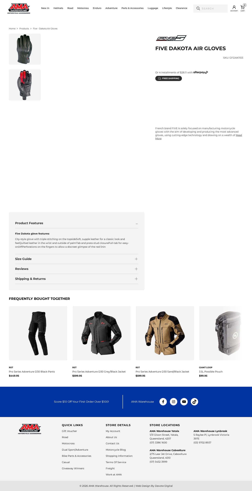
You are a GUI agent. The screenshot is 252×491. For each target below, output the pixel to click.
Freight (110, 468)
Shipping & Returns (30, 279)
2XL (198, 99)
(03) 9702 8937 (202, 442)
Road (65, 437)
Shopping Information (119, 455)
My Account (113, 431)
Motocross (68, 443)
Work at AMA (114, 474)
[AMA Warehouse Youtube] (184, 402)
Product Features (29, 223)
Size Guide (23, 259)
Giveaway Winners (73, 468)
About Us (111, 437)
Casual (66, 462)
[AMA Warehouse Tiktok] (194, 402)
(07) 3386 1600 (158, 442)
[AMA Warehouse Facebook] (163, 402)
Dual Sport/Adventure (75, 449)
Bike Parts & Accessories (76, 455)
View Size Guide (195, 91)
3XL (209, 99)
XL (188, 99)
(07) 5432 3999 (158, 461)
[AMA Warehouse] (18, 8)
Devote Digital (164, 485)
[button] (58, 8)
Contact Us (112, 443)
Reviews (21, 269)
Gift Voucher (69, 431)
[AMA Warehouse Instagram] (173, 402)
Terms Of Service (116, 462)
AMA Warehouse (99, 485)
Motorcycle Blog (116, 449)
